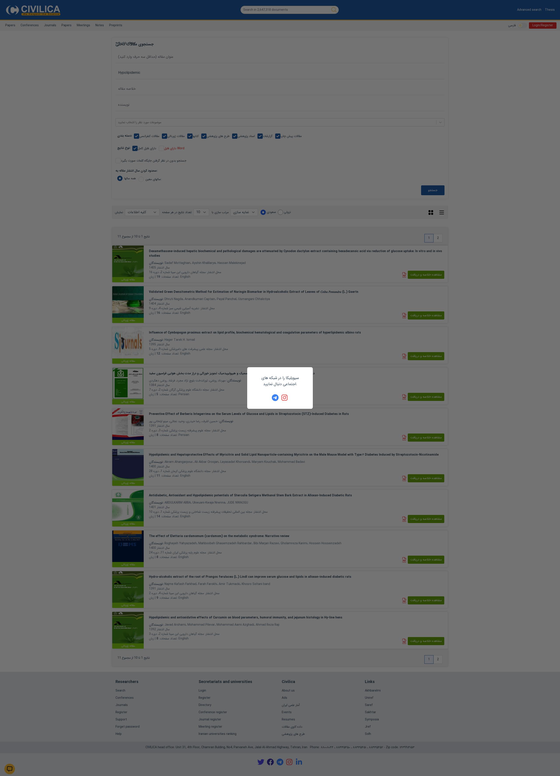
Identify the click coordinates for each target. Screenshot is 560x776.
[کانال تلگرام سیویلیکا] (275, 397)
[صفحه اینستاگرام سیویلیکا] (284, 397)
